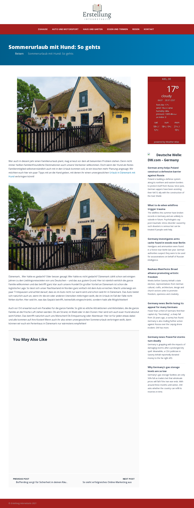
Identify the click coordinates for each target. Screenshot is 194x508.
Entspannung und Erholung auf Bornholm (38, 352)
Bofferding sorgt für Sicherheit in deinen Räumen (43, 482)
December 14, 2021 (35, 382)
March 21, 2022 (34, 395)
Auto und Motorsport (65, 29)
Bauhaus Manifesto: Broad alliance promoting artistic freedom (163, 273)
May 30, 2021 (32, 446)
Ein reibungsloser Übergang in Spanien (36, 462)
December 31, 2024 (35, 417)
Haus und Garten (93, 29)
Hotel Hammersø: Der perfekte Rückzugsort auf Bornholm (57, 413)
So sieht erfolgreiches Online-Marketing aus (49, 443)
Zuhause (43, 29)
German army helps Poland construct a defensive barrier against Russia (164, 171)
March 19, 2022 (34, 368)
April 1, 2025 (22, 356)
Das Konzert (32, 392)
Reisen (135, 29)
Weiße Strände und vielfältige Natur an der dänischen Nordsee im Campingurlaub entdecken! (77, 364)
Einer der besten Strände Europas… (45, 379)
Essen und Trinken (117, 29)
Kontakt (149, 29)
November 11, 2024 (25, 466)
